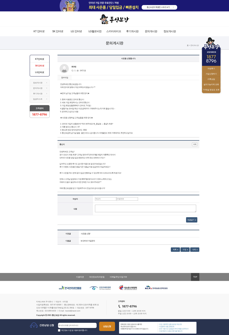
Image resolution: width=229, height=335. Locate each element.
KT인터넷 (39, 59)
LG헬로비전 (95, 31)
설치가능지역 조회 (211, 84)
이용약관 (80, 277)
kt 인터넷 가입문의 (88, 241)
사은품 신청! (85, 234)
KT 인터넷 (39, 31)
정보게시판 (170, 31)
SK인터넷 (39, 66)
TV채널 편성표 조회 (211, 90)
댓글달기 (191, 220)
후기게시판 (132, 31)
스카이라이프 (113, 31)
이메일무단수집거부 (118, 277)
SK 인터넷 (57, 31)
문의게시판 (151, 31)
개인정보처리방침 (96, 277)
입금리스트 (37, 99)
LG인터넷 (39, 72)
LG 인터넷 (76, 31)
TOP (195, 277)
